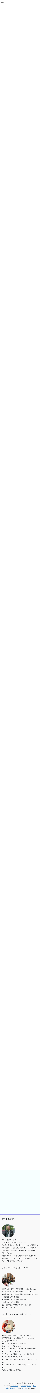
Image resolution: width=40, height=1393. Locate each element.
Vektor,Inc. (24, 1388)
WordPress (14, 1386)
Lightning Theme (26, 1386)
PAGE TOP (37, 1349)
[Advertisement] (20, 1186)
